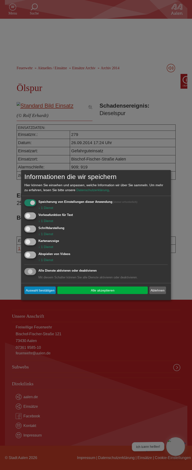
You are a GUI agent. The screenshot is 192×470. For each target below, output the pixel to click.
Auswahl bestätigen (40, 290)
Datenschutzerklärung (92, 190)
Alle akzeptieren (102, 290)
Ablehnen (158, 290)
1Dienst (45, 208)
